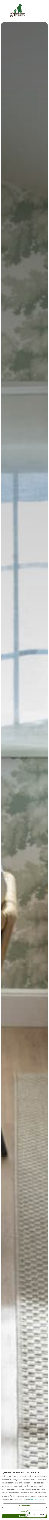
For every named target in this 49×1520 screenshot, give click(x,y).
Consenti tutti (24, 1516)
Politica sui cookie (37, 1499)
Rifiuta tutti (24, 1511)
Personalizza (24, 1506)
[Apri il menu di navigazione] (43, 11)
